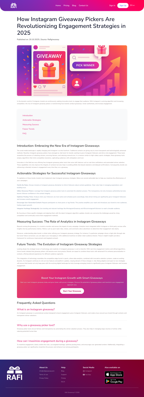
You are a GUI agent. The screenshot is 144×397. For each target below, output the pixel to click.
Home (58, 5)
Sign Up (123, 5)
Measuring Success (31, 124)
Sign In (112, 5)
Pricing (66, 5)
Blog (74, 5)
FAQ (24, 133)
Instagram (88, 371)
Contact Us (83, 5)
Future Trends (28, 129)
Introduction (28, 115)
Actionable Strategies (32, 120)
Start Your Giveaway (72, 291)
